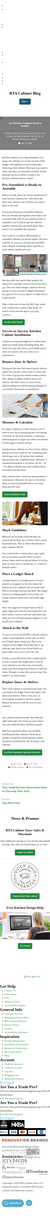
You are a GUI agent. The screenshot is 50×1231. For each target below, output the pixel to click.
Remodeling (37, 767)
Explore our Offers (25, 852)
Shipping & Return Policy (17, 1017)
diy (30, 767)
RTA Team (17, 764)
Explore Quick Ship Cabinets (25, 896)
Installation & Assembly (16, 1044)
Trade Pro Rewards (13, 1064)
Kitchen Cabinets (11, 30)
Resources (9, 46)
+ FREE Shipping (29, 43)
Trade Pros (9, 49)
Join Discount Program (11, 1098)
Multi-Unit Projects (13, 1079)
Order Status (10, 994)
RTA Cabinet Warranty (15, 1021)
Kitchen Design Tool (14, 1041)
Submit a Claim (11, 1001)
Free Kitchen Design (13, 81)
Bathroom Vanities (12, 33)
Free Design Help (12, 40)
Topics (26, 101)
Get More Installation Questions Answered (22, 752)
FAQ (6, 998)
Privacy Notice (11, 1025)
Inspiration (21, 1048)
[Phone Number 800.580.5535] (6, 5)
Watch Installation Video (14, 494)
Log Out (8, 1071)
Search (7, 27)
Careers (8, 1028)
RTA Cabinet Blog (25, 93)
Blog (6, 1055)
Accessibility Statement (16, 1032)
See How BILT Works (13, 322)
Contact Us (9, 990)
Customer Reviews (13, 1014)
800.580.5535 (33, 976)
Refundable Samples (13, 84)
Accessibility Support (15, 1005)
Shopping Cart (11, 1075)
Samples (8, 52)
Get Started (25, 946)
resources (18, 242)
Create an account (13, 1067)
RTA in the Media (13, 1052)
